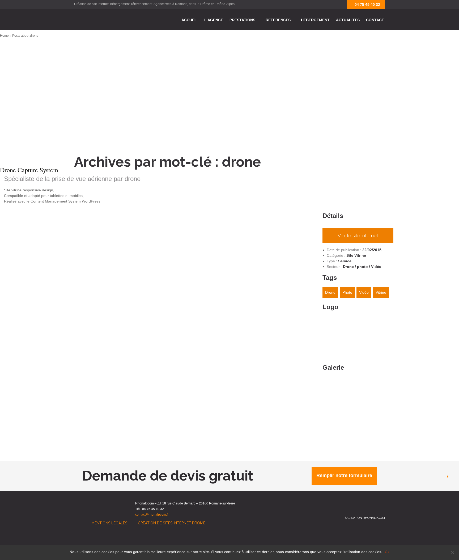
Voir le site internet (358, 235)
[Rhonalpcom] (100, 19)
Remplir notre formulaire (344, 475)
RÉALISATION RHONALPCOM (363, 518)
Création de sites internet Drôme (171, 523)
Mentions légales (109, 523)
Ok (387, 552)
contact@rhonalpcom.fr (152, 514)
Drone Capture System (29, 170)
